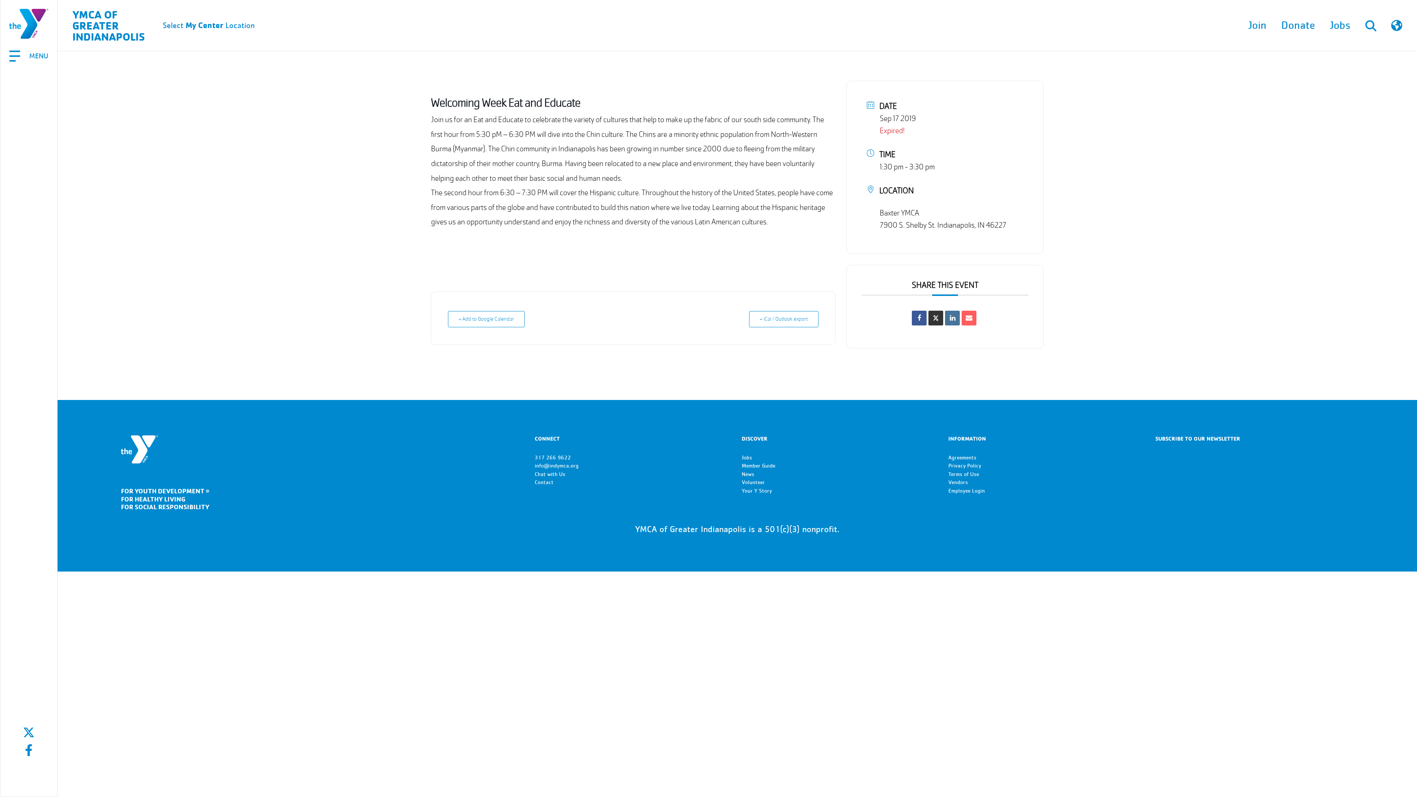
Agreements (962, 457)
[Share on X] (935, 318)
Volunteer (753, 482)
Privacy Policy (964, 466)
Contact (544, 482)
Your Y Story (757, 491)
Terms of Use (963, 474)
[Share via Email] (969, 318)
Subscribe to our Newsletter (1197, 438)
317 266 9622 (553, 457)
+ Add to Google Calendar (486, 319)
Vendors (958, 482)
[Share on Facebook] (919, 318)
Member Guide (758, 466)
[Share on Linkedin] (952, 318)
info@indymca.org (557, 466)
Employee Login (966, 491)
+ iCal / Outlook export (784, 319)
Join (1257, 25)
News (748, 474)
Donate (1298, 25)
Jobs (1340, 25)
